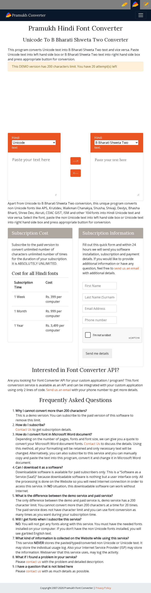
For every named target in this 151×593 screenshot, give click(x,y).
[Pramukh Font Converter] (26, 15)
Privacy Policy (103, 588)
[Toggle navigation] (140, 15)
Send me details (97, 353)
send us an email (126, 268)
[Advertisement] (75, 102)
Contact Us (24, 429)
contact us (33, 562)
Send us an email (58, 390)
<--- (75, 173)
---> (75, 161)
